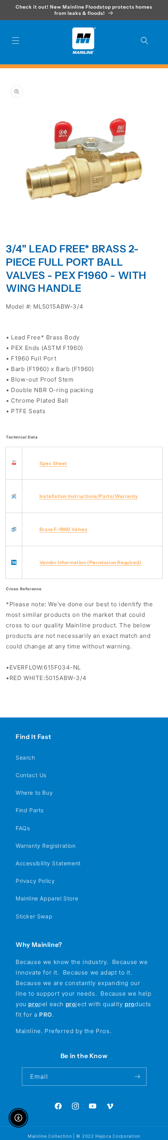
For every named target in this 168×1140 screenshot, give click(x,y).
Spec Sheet (53, 463)
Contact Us (31, 775)
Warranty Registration (46, 845)
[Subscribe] (137, 1076)
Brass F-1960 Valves (63, 529)
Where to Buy (34, 792)
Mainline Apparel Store (47, 898)
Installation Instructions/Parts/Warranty (88, 496)
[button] (15, 40)
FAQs (23, 828)
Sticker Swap (34, 916)
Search (25, 757)
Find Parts (30, 810)
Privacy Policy (35, 880)
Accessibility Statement (48, 863)
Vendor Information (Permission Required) (90, 562)
